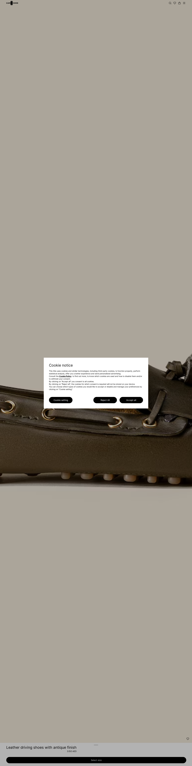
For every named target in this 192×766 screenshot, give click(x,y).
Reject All (105, 400)
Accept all (131, 400)
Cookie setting (61, 400)
